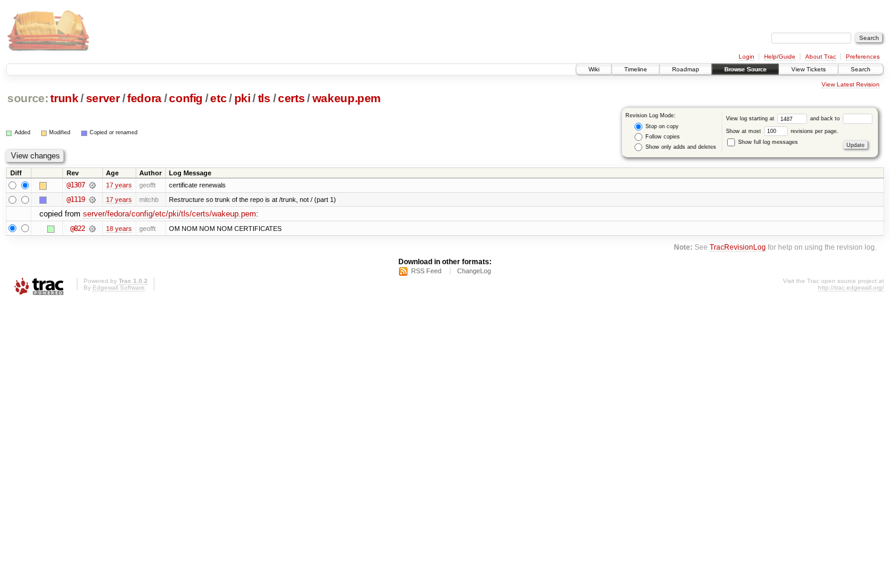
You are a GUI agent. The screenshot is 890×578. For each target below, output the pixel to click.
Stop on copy (661, 126)
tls (264, 98)
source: (27, 98)
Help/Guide (780, 56)
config (186, 98)
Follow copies (662, 137)
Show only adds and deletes (680, 147)
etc (218, 98)
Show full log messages (767, 142)
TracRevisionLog (738, 247)
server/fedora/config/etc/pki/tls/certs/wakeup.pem (169, 213)
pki (242, 98)
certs (291, 98)
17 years (119, 185)
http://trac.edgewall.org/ (851, 287)
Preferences (863, 56)
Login (746, 56)
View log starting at (751, 118)
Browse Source (745, 69)
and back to (826, 118)
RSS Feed (426, 270)
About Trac (820, 56)
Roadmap (685, 69)
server (103, 98)
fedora (144, 98)
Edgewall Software (119, 287)
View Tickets (808, 69)
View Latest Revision (851, 84)
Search (861, 69)
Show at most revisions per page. (782, 131)
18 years (119, 228)
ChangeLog (474, 270)
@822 (77, 228)
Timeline (635, 69)
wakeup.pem (346, 98)
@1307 (76, 185)
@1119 (76, 199)
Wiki (593, 69)
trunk (64, 98)
